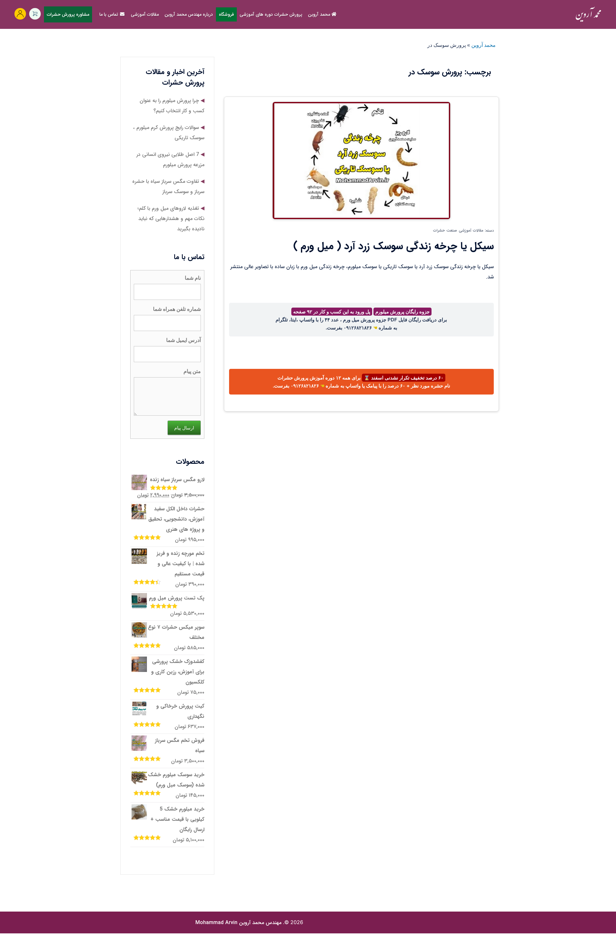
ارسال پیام (184, 427)
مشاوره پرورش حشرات (68, 14)
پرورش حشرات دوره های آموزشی (271, 14)
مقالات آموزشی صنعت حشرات (458, 230)
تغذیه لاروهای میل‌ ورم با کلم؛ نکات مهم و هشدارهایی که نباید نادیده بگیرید (171, 218)
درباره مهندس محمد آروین (189, 14)
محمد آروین (319, 14)
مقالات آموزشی (145, 14)
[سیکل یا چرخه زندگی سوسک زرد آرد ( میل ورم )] (361, 160)
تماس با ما (109, 14)
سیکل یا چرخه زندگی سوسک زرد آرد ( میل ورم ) (393, 246)
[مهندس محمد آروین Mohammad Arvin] (588, 14)
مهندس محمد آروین (238, 923)
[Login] (20, 14)
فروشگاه (226, 14)
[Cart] (35, 14)
